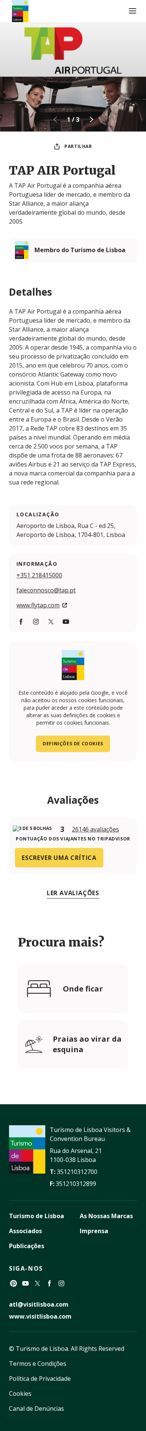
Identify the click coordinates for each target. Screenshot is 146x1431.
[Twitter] (50, 621)
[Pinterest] (13, 1283)
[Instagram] (35, 621)
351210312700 (77, 1172)
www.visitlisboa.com (40, 1316)
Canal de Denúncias (36, 1408)
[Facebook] (20, 621)
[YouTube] (65, 621)
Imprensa (94, 1231)
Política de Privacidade (40, 1378)
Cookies (20, 1393)
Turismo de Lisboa (36, 1216)
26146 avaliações (95, 829)
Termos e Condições (37, 1363)
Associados (25, 1231)
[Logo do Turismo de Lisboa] (20, 11)
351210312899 (76, 1184)
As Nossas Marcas (106, 1216)
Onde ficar (83, 989)
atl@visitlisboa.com (39, 1304)
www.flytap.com (38, 605)
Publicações (26, 1246)
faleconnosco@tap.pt (46, 590)
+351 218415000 (39, 575)
